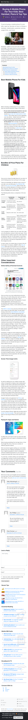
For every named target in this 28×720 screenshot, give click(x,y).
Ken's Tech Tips (7, 1)
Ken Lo (8, 17)
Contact (19, 703)
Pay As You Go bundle (11, 185)
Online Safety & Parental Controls (11, 71)
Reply (8, 507)
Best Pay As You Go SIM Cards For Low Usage (15, 588)
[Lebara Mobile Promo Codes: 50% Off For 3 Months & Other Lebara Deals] (3, 602)
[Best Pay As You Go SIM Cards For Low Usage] (3, 588)
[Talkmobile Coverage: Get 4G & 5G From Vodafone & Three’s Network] (3, 598)
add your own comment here (19, 477)
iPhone (19, 337)
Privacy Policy (21, 705)
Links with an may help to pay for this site (10, 4)
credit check (19, 128)
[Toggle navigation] (25, 2)
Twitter (6, 690)
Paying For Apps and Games (10, 74)
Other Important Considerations (9, 70)
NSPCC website (7, 308)
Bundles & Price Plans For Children (10, 68)
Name (3, 567)
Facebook (7, 689)
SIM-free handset (13, 123)
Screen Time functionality (7, 413)
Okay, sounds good (18, 717)
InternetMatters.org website (17, 312)
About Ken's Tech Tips (22, 701)
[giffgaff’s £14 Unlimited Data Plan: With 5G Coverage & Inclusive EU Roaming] (3, 592)
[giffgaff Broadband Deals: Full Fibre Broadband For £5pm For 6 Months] (3, 595)
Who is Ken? (20, 699)
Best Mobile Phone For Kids (8, 67)
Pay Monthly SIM (20, 184)
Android (3, 338)
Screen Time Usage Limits (9, 72)
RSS (6, 688)
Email (2, 572)
